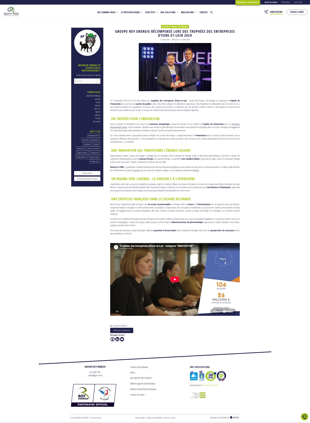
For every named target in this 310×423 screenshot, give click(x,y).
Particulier (81, 148)
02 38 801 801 (95, 372)
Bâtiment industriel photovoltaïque (143, 389)
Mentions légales (140, 418)
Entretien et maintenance (90, 140)
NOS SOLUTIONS (168, 12)
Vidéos (132, 372)
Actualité (166, 26)
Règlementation (82, 152)
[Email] (122, 339)
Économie (97, 108)
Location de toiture (93, 148)
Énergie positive (94, 157)
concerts (136, 170)
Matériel (97, 105)
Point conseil (298, 2)
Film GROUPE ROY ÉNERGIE (141, 378)
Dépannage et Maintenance (248, 2)
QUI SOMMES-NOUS (106, 12)
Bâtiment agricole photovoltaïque (142, 383)
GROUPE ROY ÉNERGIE (179, 26)
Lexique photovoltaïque (139, 367)
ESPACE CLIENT (297, 12)
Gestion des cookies (169, 418)
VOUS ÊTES (150, 12)
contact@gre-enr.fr (95, 375)
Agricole (97, 111)
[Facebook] (112, 339)
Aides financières (94, 135)
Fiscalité (96, 144)
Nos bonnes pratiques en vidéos (87, 178)
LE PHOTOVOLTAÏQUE (130, 12)
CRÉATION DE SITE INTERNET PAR (219, 418)
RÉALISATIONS (187, 12)
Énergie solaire (81, 157)
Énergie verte (94, 161)
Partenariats (96, 121)
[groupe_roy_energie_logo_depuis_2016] (11, 11)
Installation (87, 144)
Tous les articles (87, 173)
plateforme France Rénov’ (210, 385)
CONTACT (203, 12)
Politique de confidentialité (154, 418)
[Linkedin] (117, 339)
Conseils (97, 102)
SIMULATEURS (276, 11)
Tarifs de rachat (270, 2)
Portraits (97, 118)
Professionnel (95, 152)
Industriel (97, 115)
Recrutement (286, 2)
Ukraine (196, 170)
